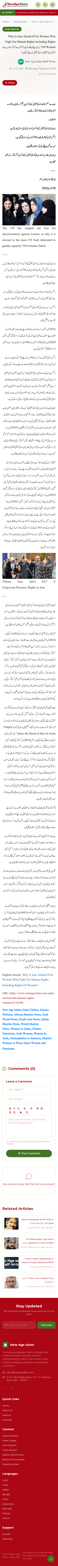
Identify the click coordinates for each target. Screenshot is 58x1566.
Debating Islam (10, 1464)
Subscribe (46, 1325)
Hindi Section (9, 1450)
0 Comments (49, 74)
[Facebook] (5, 1388)
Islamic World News (13, 1454)
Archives (7, 1420)
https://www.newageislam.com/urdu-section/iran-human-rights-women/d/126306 (28, 998)
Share (11, 82)
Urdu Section (20, 21)
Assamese (7, 1504)
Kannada (7, 1508)
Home (5, 21)
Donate (6, 1534)
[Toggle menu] (52, 5)
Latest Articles (10, 1436)
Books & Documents (13, 1459)
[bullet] (14, 1112)
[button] (25, 1108)
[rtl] (31, 1108)
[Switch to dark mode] (45, 5)
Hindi (5, 1485)
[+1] (42, 1108)
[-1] (38, 1108)
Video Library (9, 1440)
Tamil (5, 1499)
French (6, 1518)
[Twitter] (12, 1388)
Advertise (7, 1539)
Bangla (6, 1494)
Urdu (5, 1480)
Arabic (5, 1489)
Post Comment (31, 1153)
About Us (7, 1410)
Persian (6, 1513)
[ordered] (10, 1112)
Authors (6, 1415)
